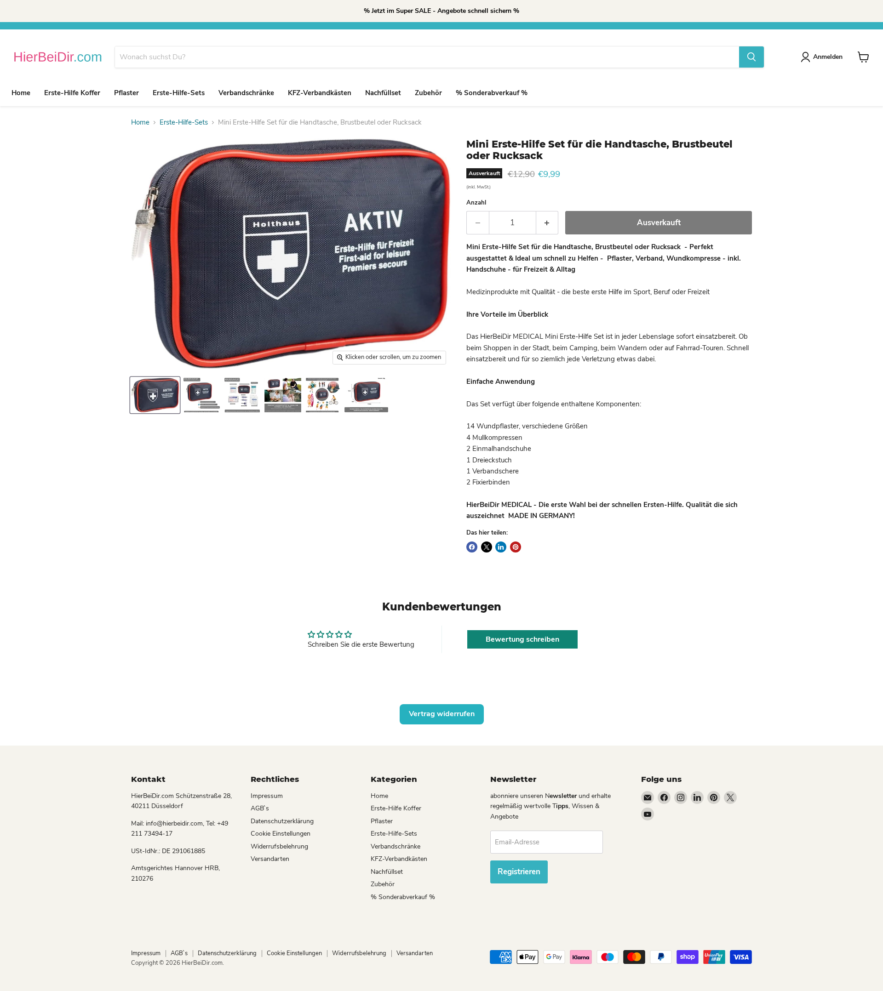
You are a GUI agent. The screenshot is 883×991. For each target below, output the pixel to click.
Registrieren (519, 871)
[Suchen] (751, 57)
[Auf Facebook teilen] (471, 546)
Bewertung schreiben (522, 639)
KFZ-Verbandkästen (319, 92)
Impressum (267, 796)
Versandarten (270, 858)
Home (20, 92)
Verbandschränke (246, 92)
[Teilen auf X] (486, 546)
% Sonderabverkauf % (492, 92)
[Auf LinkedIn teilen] (500, 546)
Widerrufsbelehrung (279, 846)
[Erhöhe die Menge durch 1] (547, 222)
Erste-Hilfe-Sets (179, 92)
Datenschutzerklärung (282, 821)
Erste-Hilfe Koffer (72, 92)
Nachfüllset (383, 92)
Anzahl (476, 202)
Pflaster (126, 92)
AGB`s (260, 808)
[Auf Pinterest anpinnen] (515, 546)
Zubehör (428, 92)
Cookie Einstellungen (280, 833)
